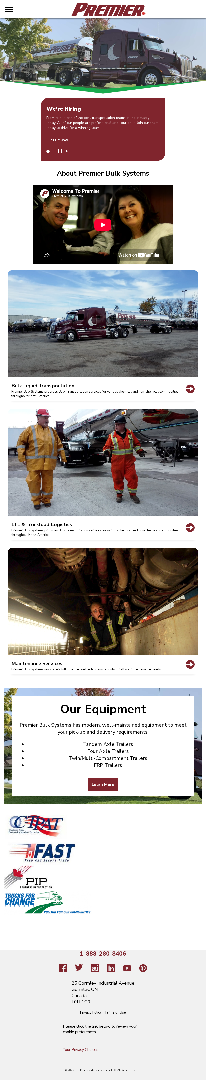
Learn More (103, 784)
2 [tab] (53, 151)
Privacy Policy (91, 1012)
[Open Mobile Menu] (9, 9)
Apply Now (59, 140)
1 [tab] (48, 151)
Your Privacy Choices (80, 1049)
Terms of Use (115, 1012)
